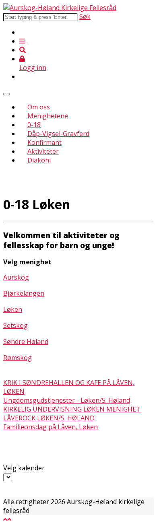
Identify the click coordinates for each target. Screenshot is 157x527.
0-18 (34, 124)
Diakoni (39, 160)
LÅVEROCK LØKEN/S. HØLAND (49, 418)
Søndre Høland (25, 341)
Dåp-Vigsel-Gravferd (58, 133)
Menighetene (47, 115)
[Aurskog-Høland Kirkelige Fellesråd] (59, 7)
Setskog (15, 325)
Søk (85, 16)
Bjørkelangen (23, 293)
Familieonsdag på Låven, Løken (50, 426)
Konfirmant (44, 142)
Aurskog (16, 277)
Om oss (38, 107)
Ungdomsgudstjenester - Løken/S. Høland (66, 400)
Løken (12, 309)
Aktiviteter (43, 151)
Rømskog (17, 357)
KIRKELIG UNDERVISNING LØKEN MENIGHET (71, 409)
